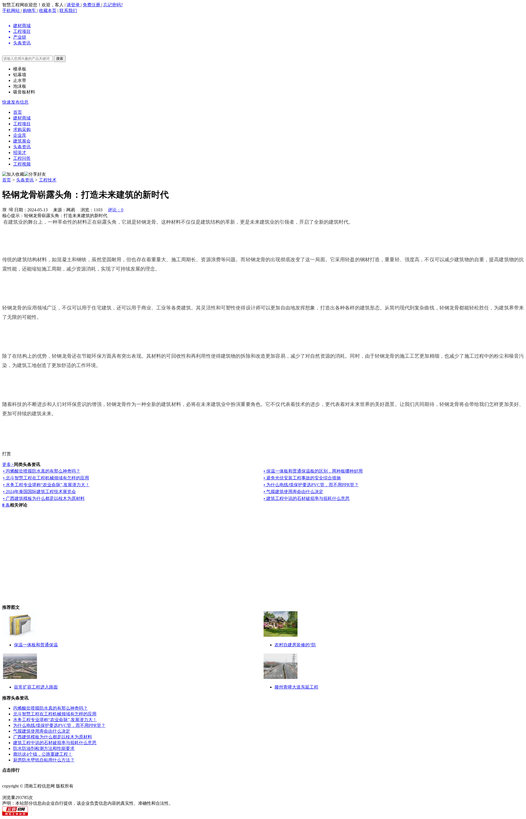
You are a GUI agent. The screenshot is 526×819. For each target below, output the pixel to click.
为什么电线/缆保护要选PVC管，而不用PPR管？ (59, 725)
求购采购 (22, 129)
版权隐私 (85, 780)
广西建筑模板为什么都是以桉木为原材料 (52, 737)
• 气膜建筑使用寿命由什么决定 (293, 491)
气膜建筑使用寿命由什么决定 (41, 731)
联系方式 (48, 780)
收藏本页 (47, 10)
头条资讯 (22, 146)
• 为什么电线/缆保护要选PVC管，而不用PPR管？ (311, 484)
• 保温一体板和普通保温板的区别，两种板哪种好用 (313, 471)
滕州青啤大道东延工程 (296, 687)
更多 (8, 464)
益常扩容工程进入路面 (36, 687)
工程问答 (22, 158)
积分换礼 (160, 780)
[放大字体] (4, 209)
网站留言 (178, 780)
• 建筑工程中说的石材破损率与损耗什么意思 (307, 498)
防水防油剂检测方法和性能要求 (44, 748)
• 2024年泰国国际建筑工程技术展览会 (39, 491)
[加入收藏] (13, 174)
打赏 (6, 453)
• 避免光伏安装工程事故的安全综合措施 (302, 478)
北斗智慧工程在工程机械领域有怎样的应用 (54, 714)
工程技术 (47, 180)
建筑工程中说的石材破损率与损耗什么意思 (54, 742)
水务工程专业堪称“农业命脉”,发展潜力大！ (55, 719)
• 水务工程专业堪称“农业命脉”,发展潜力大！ (46, 484)
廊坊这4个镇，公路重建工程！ (42, 754)
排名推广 (123, 780)
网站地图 (104, 780)
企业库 (19, 135)
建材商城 (22, 118)
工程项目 (22, 123)
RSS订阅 (196, 780)
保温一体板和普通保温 (36, 644)
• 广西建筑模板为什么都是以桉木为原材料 (44, 498)
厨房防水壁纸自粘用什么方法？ (44, 760)
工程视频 (22, 164)
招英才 (19, 152)
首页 (17, 112)
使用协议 (67, 780)
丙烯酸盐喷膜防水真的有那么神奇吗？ (50, 708)
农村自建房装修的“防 (295, 644)
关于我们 (29, 780)
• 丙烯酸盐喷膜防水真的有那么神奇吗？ (41, 471)
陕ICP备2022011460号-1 (25, 791)
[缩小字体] (11, 209)
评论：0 (115, 209)
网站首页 (11, 780)
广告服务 (141, 780)
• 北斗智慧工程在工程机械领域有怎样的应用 (46, 478)
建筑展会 (22, 141)
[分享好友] (35, 174)
